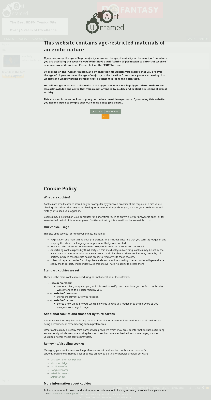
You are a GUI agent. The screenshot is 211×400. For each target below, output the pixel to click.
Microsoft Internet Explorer (65, 359)
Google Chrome (59, 369)
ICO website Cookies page (63, 393)
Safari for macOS (60, 373)
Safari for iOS (57, 376)
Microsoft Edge (59, 363)
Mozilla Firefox (58, 366)
